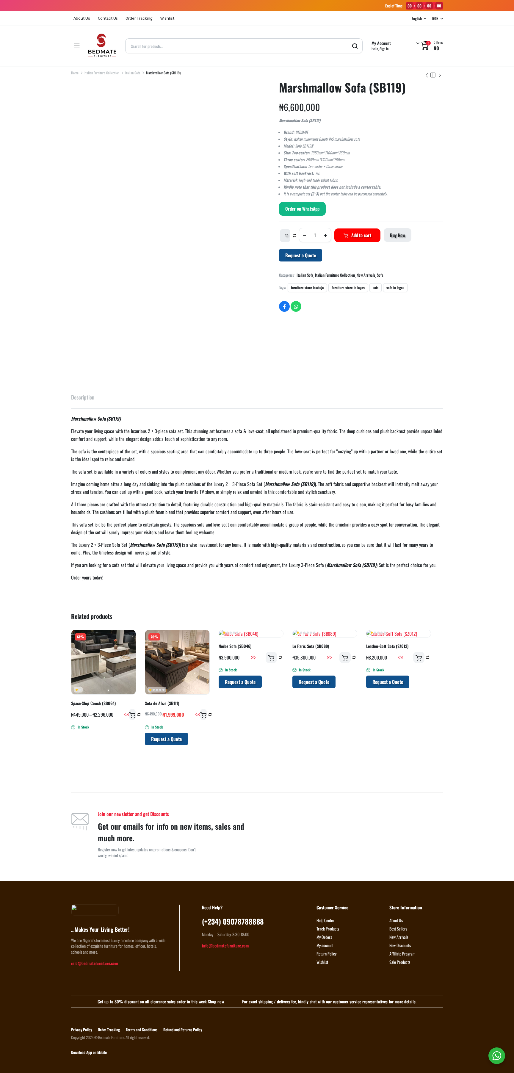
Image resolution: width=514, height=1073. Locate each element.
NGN (435, 18)
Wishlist (167, 18)
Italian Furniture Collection (101, 72)
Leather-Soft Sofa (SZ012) (387, 646)
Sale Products (399, 962)
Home (75, 72)
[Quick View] (126, 714)
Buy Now (397, 235)
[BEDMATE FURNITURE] (102, 46)
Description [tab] (83, 397)
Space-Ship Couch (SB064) (93, 703)
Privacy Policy (81, 1030)
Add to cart (361, 235)
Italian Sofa (132, 72)
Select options (132, 714)
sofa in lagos (395, 287)
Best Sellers (398, 928)
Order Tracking (139, 18)
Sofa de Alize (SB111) (162, 703)
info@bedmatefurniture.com (94, 963)
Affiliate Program (402, 953)
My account (324, 945)
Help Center (325, 920)
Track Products (327, 928)
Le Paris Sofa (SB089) (310, 646)
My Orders (324, 937)
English (417, 18)
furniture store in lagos (348, 287)
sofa (376, 287)
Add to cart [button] (203, 714)
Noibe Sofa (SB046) (235, 646)
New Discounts (400, 945)
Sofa (380, 275)
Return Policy (326, 953)
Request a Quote (300, 255)
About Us (81, 18)
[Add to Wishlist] (285, 235)
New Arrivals (366, 275)
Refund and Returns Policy (182, 1030)
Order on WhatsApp (302, 208)
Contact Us (108, 18)
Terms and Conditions (141, 1030)
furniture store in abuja (307, 287)
